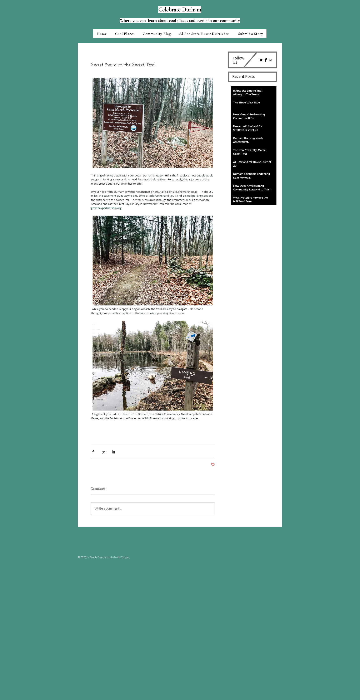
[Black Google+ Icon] (270, 60)
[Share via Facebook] (93, 452)
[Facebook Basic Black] (266, 60)
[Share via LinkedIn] (113, 452)
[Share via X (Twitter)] (103, 452)
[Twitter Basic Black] (261, 60)
